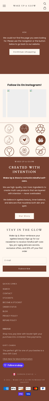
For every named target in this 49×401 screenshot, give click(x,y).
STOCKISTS (8, 298)
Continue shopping (24, 52)
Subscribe (24, 268)
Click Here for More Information (18, 359)
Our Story (24, 216)
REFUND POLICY (10, 320)
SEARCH (6, 289)
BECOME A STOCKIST (12, 302)
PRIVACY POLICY (10, 315)
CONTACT (7, 293)
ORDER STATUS (9, 306)
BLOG (5, 311)
